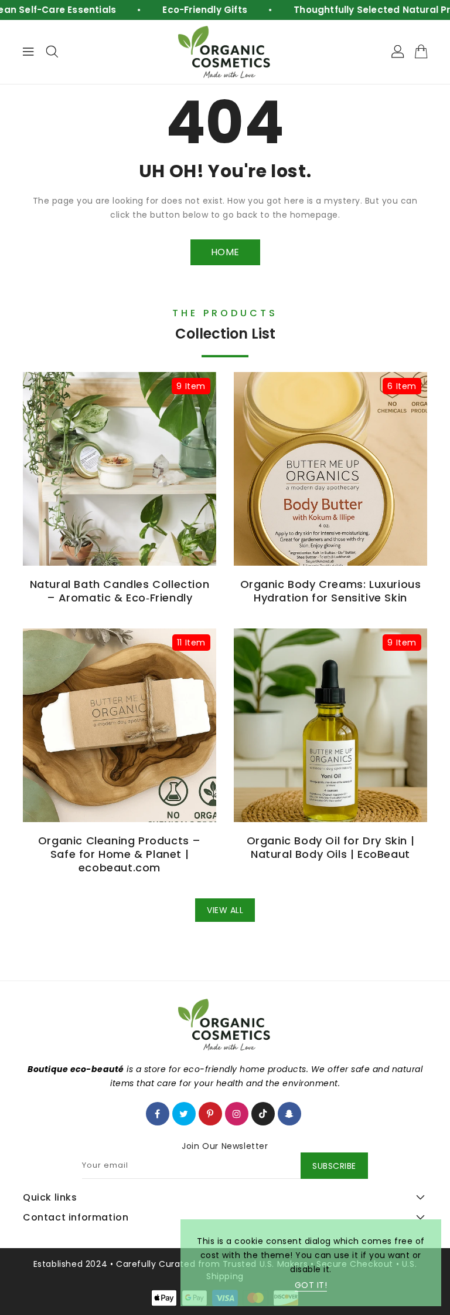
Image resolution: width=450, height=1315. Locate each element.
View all (225, 910)
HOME (225, 252)
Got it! (311, 1285)
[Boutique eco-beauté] (225, 52)
